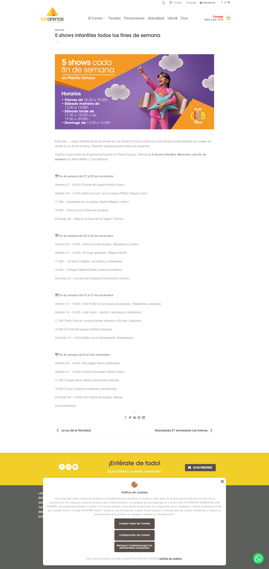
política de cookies (170, 558)
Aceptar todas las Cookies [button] (222, 481)
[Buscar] (163, 2)
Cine (184, 17)
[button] (258, 558)
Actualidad (156, 17)
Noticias (59, 30)
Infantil (172, 17)
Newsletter (209, 2)
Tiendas (114, 17)
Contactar (191, 2)
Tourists (177, 2)
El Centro (95, 17)
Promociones (134, 17)
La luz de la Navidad (76, 430)
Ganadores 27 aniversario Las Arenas (181, 430)
